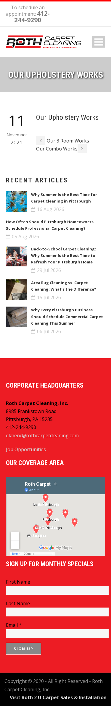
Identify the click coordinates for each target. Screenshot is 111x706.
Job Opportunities (26, 449)
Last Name (18, 603)
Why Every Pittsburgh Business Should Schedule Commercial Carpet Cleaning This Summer (67, 316)
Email (14, 625)
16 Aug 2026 (50, 209)
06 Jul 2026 (49, 331)
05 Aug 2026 (25, 236)
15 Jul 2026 (49, 297)
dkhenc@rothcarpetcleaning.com (42, 435)
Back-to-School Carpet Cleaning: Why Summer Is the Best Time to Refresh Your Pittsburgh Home (63, 255)
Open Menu (98, 42)
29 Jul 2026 (49, 270)
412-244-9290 (32, 16)
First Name (18, 582)
